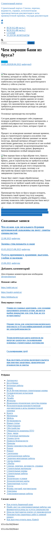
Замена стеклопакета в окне (18, 243)
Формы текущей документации (21, 488)
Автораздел (12, 380)
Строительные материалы (19, 468)
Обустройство (13, 428)
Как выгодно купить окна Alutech (23, 519)
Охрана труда (13, 438)
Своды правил (13, 461)
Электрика (12, 491)
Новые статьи (13, 423)
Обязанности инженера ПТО (20, 431)
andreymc (26, 64)
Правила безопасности (17, 441)
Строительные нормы (17, 471)
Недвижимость (14, 420)
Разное (10, 448)
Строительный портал (11, 3)
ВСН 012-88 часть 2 (16, 30)
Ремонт (10, 451)
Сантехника (12, 453)
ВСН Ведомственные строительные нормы (27, 390)
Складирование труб (17, 351)
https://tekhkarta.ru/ (9, 297)
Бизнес (10, 388)
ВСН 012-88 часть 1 (16, 28)
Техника (11, 476)
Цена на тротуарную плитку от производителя (29, 512)
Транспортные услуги (17, 483)
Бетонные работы (15, 385)
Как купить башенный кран (20, 504)
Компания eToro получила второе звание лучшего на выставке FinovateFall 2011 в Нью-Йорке (24, 213)
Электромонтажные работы (20, 493)
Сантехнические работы (18, 456)
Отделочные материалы (18, 436)
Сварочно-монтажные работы (21, 458)
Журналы (11, 400)
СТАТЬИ (11, 33)
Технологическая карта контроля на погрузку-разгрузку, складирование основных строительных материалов (25, 340)
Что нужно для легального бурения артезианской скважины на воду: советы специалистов (25, 230)
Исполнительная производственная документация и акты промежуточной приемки (25, 408)
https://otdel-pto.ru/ (9, 287)
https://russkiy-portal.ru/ (11, 292)
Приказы (11, 443)
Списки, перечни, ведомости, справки (25, 466)
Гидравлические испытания (20, 393)
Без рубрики (12, 383)
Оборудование (13, 425)
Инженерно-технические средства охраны (27, 403)
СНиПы (10, 463)
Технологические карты (18, 481)
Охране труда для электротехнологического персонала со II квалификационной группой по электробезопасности (29, 326)
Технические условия (17, 478)
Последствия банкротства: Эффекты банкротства (24, 210)
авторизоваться (8, 276)
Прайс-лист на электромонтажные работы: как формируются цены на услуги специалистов (29, 508)
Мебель (10, 418)
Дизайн (10, 398)
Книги (10, 413)
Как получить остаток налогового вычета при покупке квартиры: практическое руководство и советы (28, 362)
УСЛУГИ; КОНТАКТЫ (18, 35)
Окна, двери (12, 433)
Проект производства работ (20, 446)
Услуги (4, 62)
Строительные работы (17, 473)
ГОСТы (10, 395)
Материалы (12, 415)
